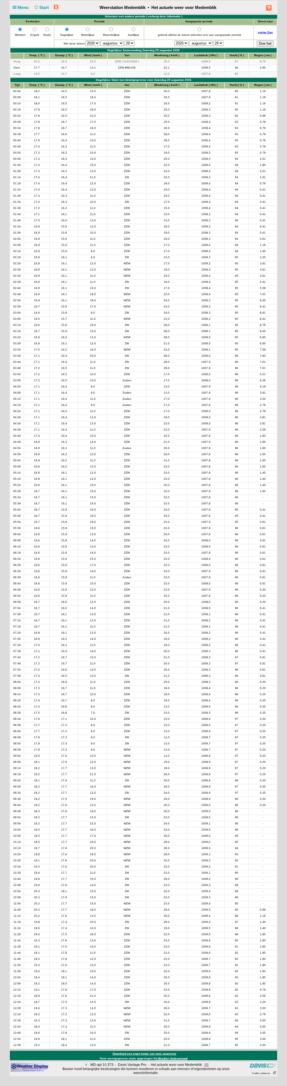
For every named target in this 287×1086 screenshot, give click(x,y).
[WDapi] (29, 1067)
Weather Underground (172, 1058)
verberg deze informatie (164, 16)
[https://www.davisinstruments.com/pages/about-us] (263, 1065)
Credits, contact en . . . (262, 1073)
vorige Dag (265, 32)
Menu (24, 7)
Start (44, 7)
